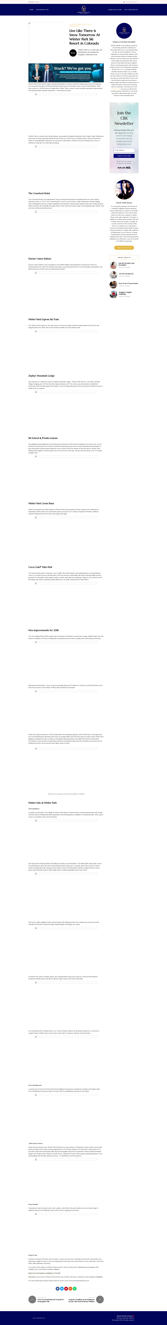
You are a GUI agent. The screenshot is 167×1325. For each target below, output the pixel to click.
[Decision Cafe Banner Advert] (66, 82)
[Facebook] (58, 1289)
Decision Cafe (116, 89)
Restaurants (74, 26)
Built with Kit (124, 167)
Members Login (33, 2)
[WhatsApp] (75, 1289)
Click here (31, 1277)
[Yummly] (70, 1289)
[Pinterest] (66, 1289)
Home (31, 9)
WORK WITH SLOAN (124, 247)
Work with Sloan (115, 9)
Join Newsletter (42, 9)
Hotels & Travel (75, 24)
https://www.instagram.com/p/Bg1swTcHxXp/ (44, 1273)
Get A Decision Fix (131, 9)
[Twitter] (62, 1289)
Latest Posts (87, 24)
